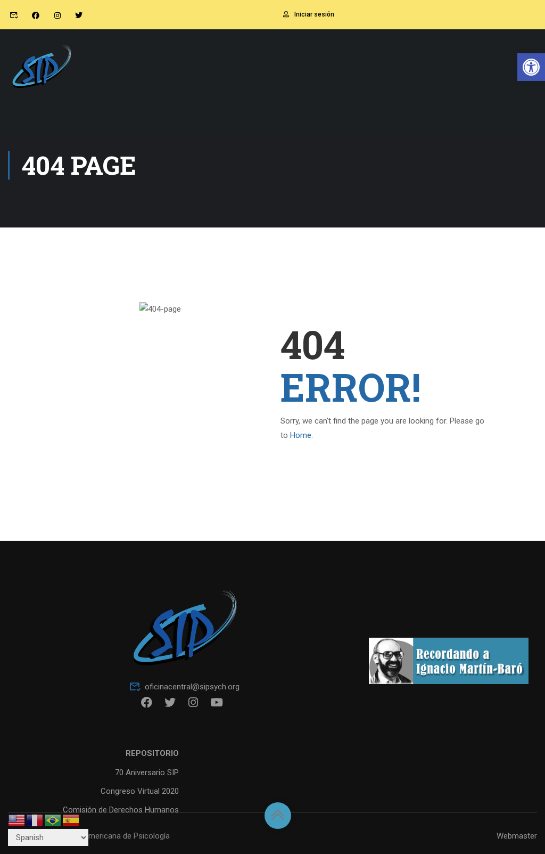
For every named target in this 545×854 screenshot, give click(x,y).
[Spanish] (71, 820)
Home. (301, 435)
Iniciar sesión (314, 14)
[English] (17, 820)
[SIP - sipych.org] (41, 71)
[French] (35, 820)
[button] (531, 67)
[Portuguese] (53, 820)
